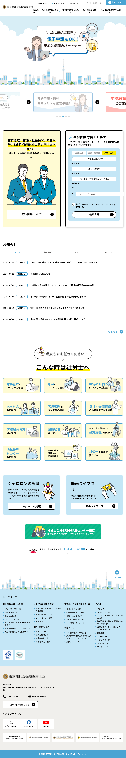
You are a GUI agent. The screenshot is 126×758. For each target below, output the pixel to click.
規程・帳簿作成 (11, 612)
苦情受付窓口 (102, 636)
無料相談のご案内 (89, 11)
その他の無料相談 (43, 641)
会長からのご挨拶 (73, 609)
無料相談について (32, 214)
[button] (29, 102)
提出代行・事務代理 (13, 609)
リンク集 (101, 609)
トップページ (10, 597)
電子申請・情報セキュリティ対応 (94, 178)
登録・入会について (74, 616)
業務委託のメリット (44, 614)
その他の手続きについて (76, 619)
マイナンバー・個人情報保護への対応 (17, 623)
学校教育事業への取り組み (77, 632)
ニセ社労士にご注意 (44, 618)
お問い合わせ (74, 3)
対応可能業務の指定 (94, 159)
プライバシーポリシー (106, 612)
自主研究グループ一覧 (75, 622)
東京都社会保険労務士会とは (111, 11)
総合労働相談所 (42, 635)
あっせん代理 (10, 616)
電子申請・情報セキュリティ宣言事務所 (48, 609)
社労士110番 (41, 631)
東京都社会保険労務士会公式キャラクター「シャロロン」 (79, 637)
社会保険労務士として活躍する (17, 628)
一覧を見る (112, 331)
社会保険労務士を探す (70, 11)
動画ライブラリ (94, 506)
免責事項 (39, 621)
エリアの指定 (94, 168)
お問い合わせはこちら (19, 704)
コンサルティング (12, 619)
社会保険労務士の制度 (75, 612)
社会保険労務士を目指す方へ (16, 632)
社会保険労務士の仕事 (50, 11)
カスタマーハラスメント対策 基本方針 (110, 616)
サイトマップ (59, 3)
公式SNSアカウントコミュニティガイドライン (109, 628)
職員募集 (101, 633)
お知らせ (36, 11)
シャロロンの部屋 (31, 506)
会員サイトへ (118, 2)
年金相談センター (43, 638)
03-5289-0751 (15, 696)
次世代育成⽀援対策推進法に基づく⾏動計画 (110, 622)
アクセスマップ (43, 3)
